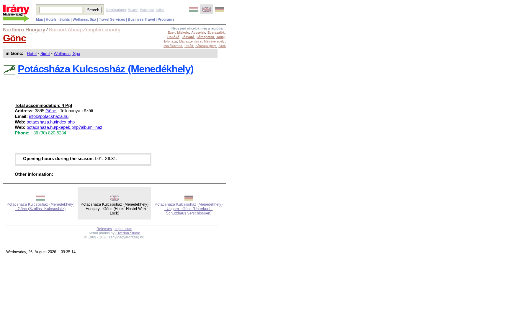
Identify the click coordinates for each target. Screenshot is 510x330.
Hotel (32, 53)
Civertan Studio (127, 233)
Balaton (133, 10)
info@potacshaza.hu (48, 116)
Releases (104, 229)
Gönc (14, 38)
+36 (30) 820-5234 (48, 133)
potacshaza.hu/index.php (51, 122)
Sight (45, 53)
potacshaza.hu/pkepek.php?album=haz (64, 127)
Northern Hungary (24, 29)
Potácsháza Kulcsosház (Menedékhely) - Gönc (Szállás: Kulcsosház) (40, 206)
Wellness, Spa (67, 53)
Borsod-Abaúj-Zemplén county (84, 29)
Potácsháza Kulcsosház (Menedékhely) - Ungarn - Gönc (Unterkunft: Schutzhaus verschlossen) (189, 208)
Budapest (147, 10)
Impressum (123, 229)
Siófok (160, 10)
